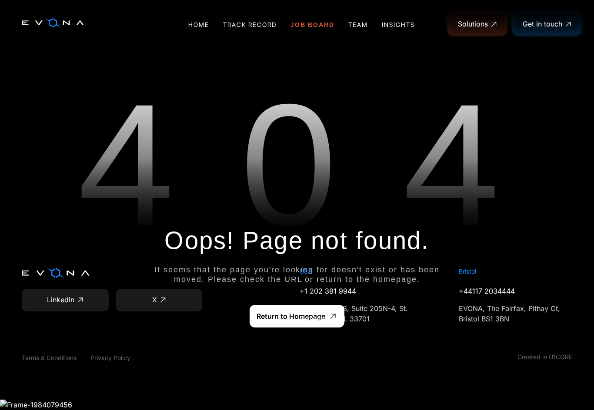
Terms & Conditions (49, 357)
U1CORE (560, 356)
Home (198, 24)
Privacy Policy (110, 357)
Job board (312, 24)
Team (358, 24)
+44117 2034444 (487, 291)
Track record (250, 24)
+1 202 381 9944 (328, 291)
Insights (398, 24)
